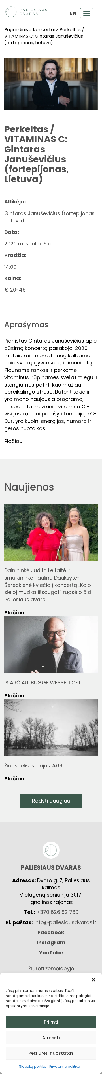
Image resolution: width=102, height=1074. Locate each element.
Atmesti (51, 1038)
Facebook (51, 932)
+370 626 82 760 (57, 912)
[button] (93, 979)
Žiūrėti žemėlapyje (51, 968)
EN (73, 13)
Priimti (51, 1022)
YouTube (51, 952)
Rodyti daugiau (51, 800)
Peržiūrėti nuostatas (51, 1053)
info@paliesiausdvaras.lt (65, 922)
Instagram (51, 942)
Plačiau (14, 612)
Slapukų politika (32, 1066)
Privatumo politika (64, 1066)
